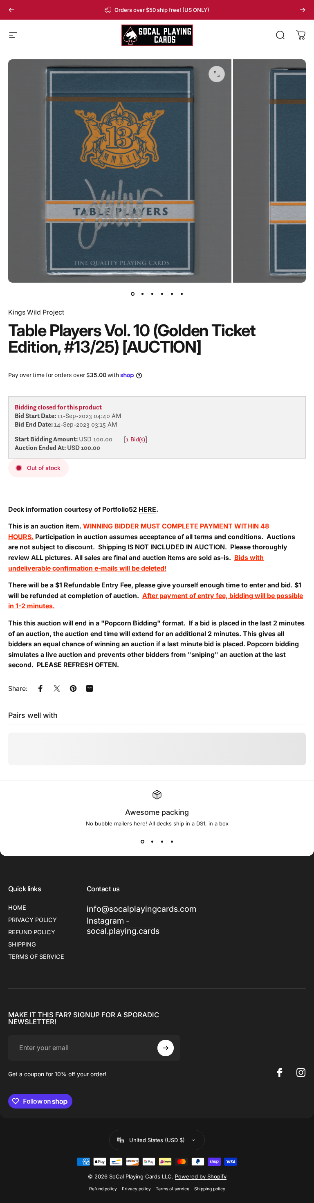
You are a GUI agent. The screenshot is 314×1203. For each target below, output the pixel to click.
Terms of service (172, 1189)
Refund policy (103, 1189)
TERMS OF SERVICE (36, 956)
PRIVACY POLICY (32, 919)
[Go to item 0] (132, 294)
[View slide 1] (142, 841)
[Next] (303, 10)
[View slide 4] (172, 841)
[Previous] (11, 10)
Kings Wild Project (36, 312)
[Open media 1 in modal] (217, 74)
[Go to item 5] (172, 294)
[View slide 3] (162, 841)
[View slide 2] (152, 841)
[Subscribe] (165, 1048)
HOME (17, 907)
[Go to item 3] (152, 294)
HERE (147, 509)
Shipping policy (209, 1189)
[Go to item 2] (142, 294)
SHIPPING (22, 944)
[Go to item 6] (181, 294)
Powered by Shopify (201, 1176)
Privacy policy (136, 1189)
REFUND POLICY (31, 932)
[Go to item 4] (162, 294)
